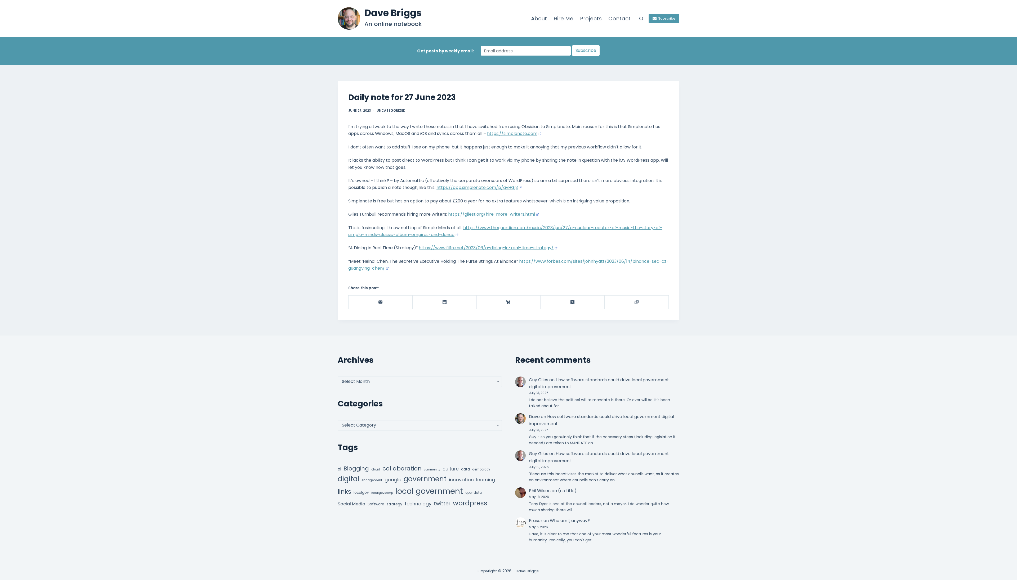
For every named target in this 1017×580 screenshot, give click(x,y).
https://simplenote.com (512, 133)
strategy (394, 504)
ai (339, 469)
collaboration (402, 468)
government (425, 479)
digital (348, 479)
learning (485, 480)
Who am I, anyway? (570, 521)
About (539, 18)
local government (429, 491)
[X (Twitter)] (573, 302)
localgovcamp (382, 493)
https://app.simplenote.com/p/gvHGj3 (477, 187)
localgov (361, 492)
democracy (481, 469)
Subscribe (666, 18)
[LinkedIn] (445, 302)
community (432, 470)
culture (451, 469)
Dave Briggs (393, 12)
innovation (461, 479)
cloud (375, 469)
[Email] (381, 302)
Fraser (535, 521)
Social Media (351, 504)
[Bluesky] (509, 302)
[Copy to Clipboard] (637, 302)
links (344, 491)
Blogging (356, 468)
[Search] (641, 19)
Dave (534, 417)
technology (418, 503)
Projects (591, 18)
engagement (372, 480)
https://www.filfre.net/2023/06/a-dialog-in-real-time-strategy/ (486, 248)
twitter (442, 503)
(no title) (567, 491)
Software (376, 504)
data (465, 469)
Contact (619, 18)
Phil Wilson (540, 491)
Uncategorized (391, 110)
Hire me (563, 18)
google (393, 479)
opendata (473, 492)
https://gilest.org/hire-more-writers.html (491, 214)
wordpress (470, 503)
